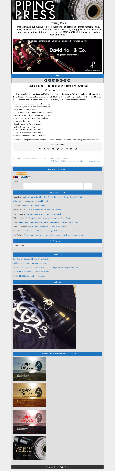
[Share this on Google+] (49, 149)
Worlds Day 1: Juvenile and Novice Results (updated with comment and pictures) (48, 222)
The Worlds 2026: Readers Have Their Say (29, 276)
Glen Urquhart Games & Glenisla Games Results (31, 259)
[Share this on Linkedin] (71, 149)
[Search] (88, 186)
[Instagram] (61, 80)
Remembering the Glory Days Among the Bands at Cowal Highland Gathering (54, 197)
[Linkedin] (57, 80)
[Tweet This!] (40, 149)
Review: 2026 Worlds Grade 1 (38, 201)
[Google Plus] (53, 80)
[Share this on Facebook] (44, 149)
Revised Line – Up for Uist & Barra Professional (57, 85)
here (97, 140)
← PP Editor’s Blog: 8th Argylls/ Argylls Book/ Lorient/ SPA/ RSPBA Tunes (40, 158)
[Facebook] (49, 80)
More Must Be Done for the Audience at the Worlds (47, 227)
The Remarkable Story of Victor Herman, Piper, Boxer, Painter (48, 218)
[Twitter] (45, 80)
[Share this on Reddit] (58, 149)
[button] (57, 55)
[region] (57, 55)
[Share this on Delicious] (75, 149)
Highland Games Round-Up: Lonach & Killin (29, 263)
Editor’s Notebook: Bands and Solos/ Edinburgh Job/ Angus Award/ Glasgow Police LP (45, 268)
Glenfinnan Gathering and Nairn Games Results (44, 214)
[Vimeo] (64, 80)
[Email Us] (68, 80)
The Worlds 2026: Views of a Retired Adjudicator (31, 272)
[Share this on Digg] (67, 149)
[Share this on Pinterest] (53, 149)
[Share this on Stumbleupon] (62, 149)
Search (15, 182)
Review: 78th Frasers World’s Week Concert (44, 210)
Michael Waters (18, 201)
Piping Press (58, 23)
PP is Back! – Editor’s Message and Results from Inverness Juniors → (76, 161)
